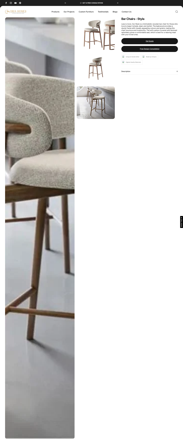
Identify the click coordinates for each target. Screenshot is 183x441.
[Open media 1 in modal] (40, 228)
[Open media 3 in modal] (96, 68)
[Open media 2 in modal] (96, 33)
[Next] (117, 3)
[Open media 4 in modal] (96, 102)
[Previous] (65, 3)
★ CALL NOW (181, 222)
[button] (181, 222)
